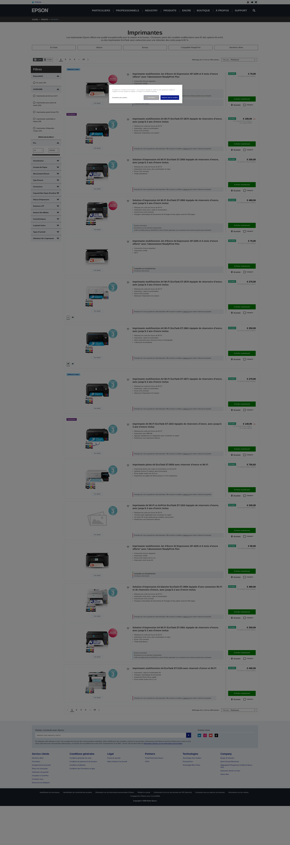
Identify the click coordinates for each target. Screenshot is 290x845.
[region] (145, 94)
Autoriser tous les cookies (170, 97)
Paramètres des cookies (119, 97)
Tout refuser (151, 97)
